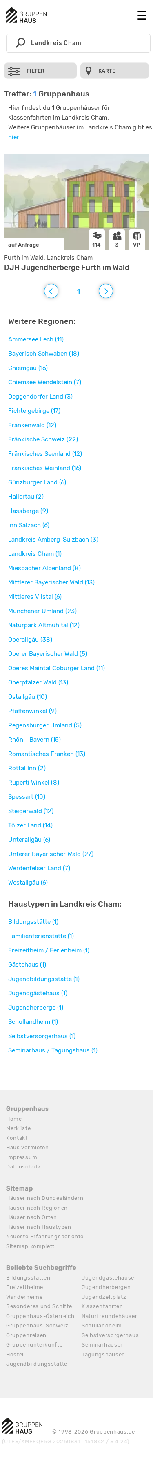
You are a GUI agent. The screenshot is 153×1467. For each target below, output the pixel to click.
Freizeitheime (24, 1287)
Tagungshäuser (103, 1354)
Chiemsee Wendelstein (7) (44, 382)
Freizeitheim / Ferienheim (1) (48, 950)
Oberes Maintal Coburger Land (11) (56, 668)
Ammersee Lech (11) (36, 339)
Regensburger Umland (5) (45, 725)
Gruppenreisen (26, 1335)
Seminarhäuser (102, 1345)
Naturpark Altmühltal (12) (44, 625)
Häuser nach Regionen (37, 1208)
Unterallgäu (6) (29, 839)
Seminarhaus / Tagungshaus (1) (53, 1050)
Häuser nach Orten (31, 1217)
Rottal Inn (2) (27, 768)
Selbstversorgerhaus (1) (41, 1036)
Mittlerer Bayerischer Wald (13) (51, 582)
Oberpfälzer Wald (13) (38, 682)
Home (14, 1119)
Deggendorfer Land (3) (40, 396)
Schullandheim (102, 1325)
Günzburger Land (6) (37, 482)
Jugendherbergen (106, 1287)
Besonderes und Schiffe (39, 1306)
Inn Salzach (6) (28, 525)
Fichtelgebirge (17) (34, 411)
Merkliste (18, 1128)
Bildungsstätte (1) (33, 921)
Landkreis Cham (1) (35, 553)
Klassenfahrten (102, 1306)
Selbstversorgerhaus (110, 1335)
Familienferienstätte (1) (41, 936)
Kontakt (17, 1138)
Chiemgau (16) (28, 368)
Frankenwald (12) (32, 425)
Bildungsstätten (28, 1278)
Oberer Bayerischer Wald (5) (47, 654)
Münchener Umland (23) (42, 611)
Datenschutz (23, 1167)
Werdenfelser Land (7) (39, 868)
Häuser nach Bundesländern (45, 1198)
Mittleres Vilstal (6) (35, 596)
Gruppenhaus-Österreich (40, 1316)
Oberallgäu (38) (30, 639)
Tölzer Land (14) (30, 825)
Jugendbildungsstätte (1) (44, 979)
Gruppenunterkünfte (34, 1345)
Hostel (15, 1354)
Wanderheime (24, 1297)
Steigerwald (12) (30, 811)
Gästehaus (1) (27, 964)
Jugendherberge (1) (35, 1007)
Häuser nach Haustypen (38, 1227)
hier (13, 137)
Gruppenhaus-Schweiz (37, 1325)
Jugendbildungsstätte (36, 1364)
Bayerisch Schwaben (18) (43, 353)
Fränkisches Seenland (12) (45, 453)
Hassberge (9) (28, 511)
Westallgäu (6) (28, 882)
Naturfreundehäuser (109, 1316)
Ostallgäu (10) (27, 696)
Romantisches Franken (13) (46, 754)
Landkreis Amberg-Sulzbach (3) (53, 539)
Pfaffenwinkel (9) (32, 711)
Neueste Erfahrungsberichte (45, 1236)
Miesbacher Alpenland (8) (44, 568)
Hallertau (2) (26, 496)
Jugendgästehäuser (109, 1278)
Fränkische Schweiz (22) (43, 439)
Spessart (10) (26, 796)
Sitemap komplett (30, 1246)
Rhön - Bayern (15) (34, 739)
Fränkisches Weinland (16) (44, 468)
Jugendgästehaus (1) (37, 993)
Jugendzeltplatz (104, 1297)
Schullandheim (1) (33, 1022)
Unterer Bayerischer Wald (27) (50, 854)
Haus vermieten (27, 1147)
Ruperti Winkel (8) (33, 782)
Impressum (21, 1157)
